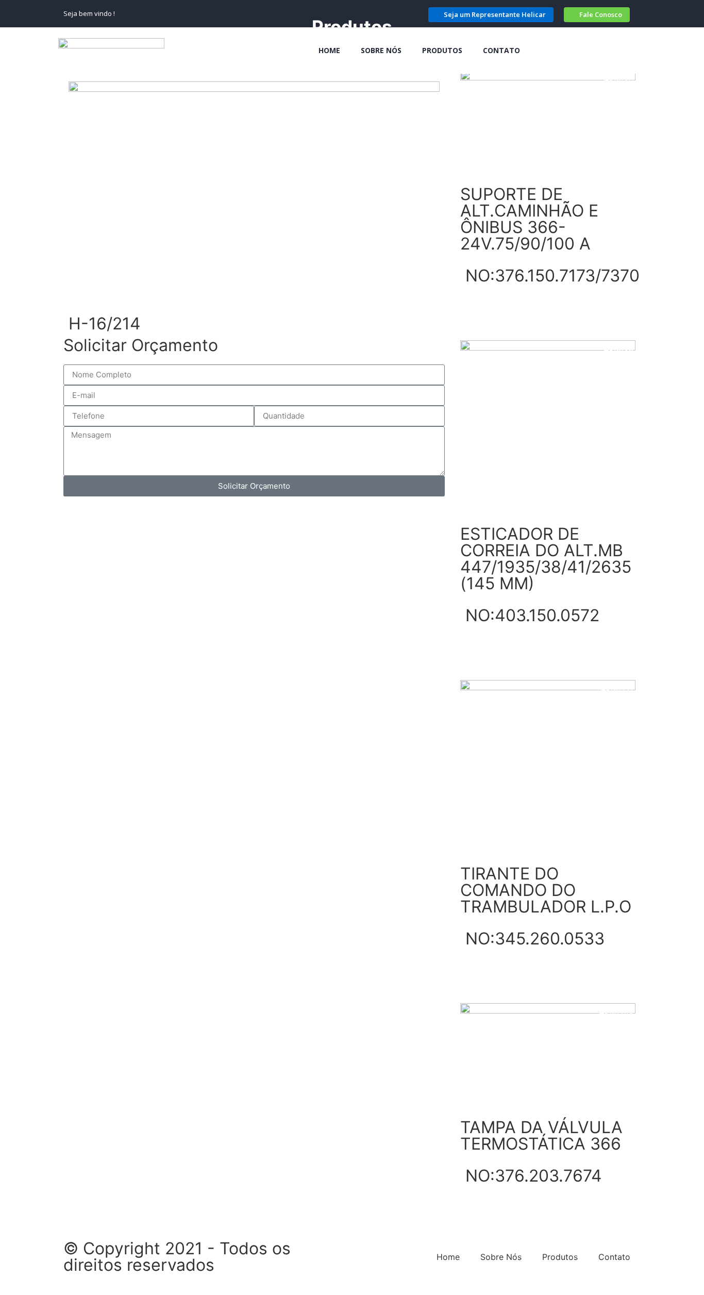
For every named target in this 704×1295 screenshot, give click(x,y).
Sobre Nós (381, 50)
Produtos (442, 50)
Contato (501, 50)
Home (329, 50)
